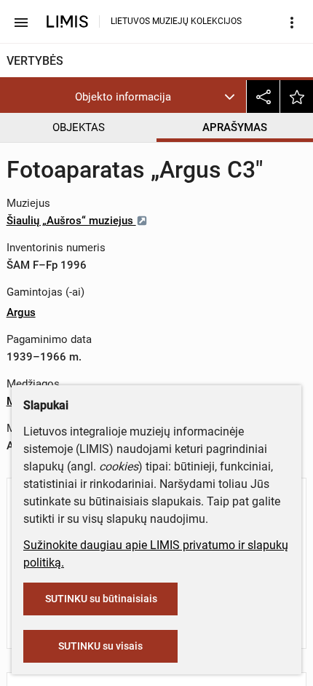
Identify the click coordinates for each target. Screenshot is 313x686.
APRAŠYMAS (234, 127)
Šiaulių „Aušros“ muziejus (71, 220)
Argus (21, 312)
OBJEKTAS (78, 127)
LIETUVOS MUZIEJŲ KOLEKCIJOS (176, 21)
